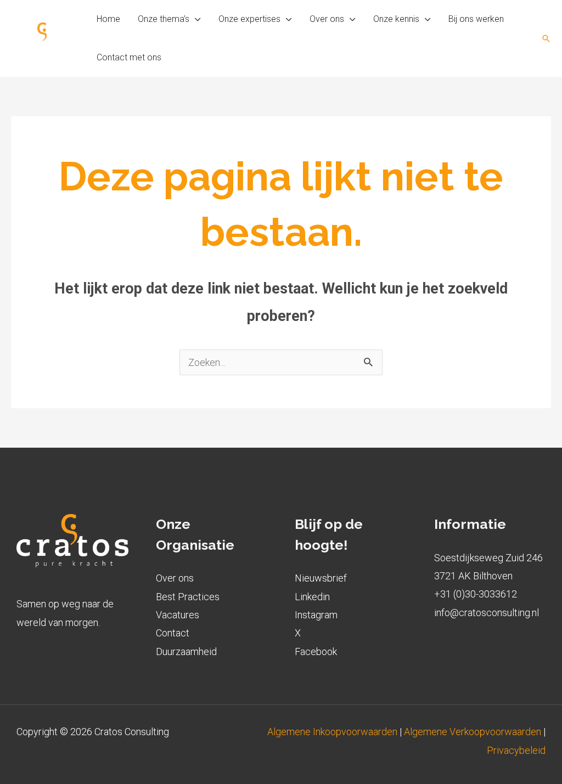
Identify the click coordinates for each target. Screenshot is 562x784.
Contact (172, 633)
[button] (195, 19)
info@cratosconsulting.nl (486, 612)
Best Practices (188, 596)
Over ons (175, 578)
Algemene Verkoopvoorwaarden (472, 731)
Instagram (316, 615)
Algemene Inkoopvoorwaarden (333, 731)
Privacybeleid (516, 750)
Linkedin (312, 596)
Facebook (316, 651)
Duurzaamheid (186, 651)
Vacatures (177, 615)
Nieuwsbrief (321, 578)
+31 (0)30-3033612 (475, 594)
